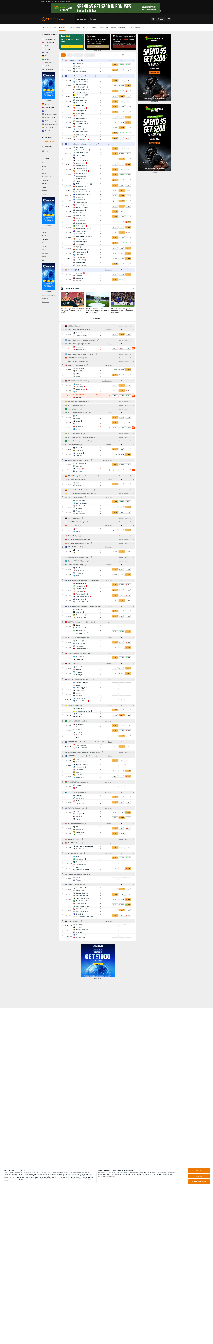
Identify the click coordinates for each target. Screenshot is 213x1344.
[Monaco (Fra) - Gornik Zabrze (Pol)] (98, 174)
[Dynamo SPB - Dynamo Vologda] (98, 699)
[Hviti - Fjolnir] (98, 551)
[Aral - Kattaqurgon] (98, 857)
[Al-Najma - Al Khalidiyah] (98, 369)
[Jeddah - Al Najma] (98, 730)
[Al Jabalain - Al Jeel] (98, 725)
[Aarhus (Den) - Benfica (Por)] (98, 117)
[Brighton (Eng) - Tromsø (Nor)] (98, 242)
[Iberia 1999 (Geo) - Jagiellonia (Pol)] (98, 85)
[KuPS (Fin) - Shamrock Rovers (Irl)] (98, 148)
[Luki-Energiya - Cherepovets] (98, 689)
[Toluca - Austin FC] (98, 610)
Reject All (199, 1176)
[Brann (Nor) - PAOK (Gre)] (98, 180)
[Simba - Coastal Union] (98, 802)
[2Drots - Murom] (98, 694)
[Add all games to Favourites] (62, 60)
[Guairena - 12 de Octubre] (98, 642)
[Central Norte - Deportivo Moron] (98, 334)
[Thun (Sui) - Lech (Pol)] (98, 127)
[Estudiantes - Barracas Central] (98, 348)
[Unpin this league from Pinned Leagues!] (82, 60)
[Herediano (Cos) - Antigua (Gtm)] (98, 584)
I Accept (199, 1170)
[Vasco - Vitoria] (98, 422)
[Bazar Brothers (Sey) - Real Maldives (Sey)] (98, 899)
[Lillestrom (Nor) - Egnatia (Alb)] (98, 96)
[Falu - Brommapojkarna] (98, 760)
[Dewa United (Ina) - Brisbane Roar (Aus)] (98, 894)
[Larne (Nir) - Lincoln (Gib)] (98, 258)
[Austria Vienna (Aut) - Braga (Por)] (98, 232)
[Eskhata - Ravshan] (98, 786)
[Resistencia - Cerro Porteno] (98, 647)
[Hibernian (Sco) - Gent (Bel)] (98, 253)
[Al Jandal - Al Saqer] (98, 736)
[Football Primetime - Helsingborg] (98, 765)
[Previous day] (118, 55)
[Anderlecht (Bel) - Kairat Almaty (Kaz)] (98, 132)
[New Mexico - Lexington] (98, 833)
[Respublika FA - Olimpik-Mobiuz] (98, 863)
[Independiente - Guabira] (98, 395)
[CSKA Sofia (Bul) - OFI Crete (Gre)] (98, 122)
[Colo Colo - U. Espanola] (98, 449)
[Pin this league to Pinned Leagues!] (81, 326)
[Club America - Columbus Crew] (98, 616)
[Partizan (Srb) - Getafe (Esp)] (98, 263)
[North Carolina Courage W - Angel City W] (98, 847)
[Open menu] (169, 19)
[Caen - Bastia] (98, 530)
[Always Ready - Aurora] (98, 390)
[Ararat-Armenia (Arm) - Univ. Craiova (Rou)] (98, 80)
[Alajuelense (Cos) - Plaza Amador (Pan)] (98, 595)
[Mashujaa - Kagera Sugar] (98, 796)
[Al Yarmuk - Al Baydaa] (98, 925)
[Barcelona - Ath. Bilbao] (98, 279)
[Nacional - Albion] (98, 817)
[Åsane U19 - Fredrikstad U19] (98, 626)
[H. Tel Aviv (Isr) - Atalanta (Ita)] (98, 222)
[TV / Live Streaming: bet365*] (109, 348)
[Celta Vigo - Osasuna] (98, 274)
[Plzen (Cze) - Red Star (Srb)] (98, 106)
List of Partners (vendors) (106, 1176)
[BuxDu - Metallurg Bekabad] (98, 868)
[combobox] (126, 55)
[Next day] (133, 55)
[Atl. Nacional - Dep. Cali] (98, 464)
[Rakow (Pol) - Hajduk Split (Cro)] (98, 206)
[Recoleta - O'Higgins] (98, 454)
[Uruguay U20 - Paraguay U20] (98, 878)
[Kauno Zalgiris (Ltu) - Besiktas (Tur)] (98, 91)
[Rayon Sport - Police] (98, 715)
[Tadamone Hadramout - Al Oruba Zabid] (98, 936)
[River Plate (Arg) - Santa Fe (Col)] (98, 746)
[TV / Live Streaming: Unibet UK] (109, 427)
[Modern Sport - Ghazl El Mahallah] (98, 501)
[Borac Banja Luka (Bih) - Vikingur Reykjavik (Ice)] (98, 237)
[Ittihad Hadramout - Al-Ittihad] (98, 930)
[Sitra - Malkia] (98, 374)
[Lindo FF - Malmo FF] (98, 776)
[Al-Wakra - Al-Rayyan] (98, 673)
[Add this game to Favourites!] (62, 65)
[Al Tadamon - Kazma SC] (98, 574)
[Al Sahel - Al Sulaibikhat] (98, 569)
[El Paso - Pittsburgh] (98, 828)
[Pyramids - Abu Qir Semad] (98, 512)
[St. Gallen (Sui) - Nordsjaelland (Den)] (98, 227)
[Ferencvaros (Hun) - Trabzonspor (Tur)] (98, 138)
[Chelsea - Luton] (98, 64)
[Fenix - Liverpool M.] (98, 812)
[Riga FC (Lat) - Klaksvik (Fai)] (98, 211)
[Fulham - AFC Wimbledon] (98, 70)
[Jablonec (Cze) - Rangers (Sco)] (98, 153)
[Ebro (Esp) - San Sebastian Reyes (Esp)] (98, 915)
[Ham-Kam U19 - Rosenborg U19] (98, 631)
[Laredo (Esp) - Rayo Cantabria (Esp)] (98, 904)
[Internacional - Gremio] (98, 427)
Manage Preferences (199, 1181)
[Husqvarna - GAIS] (98, 770)
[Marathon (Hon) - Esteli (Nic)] (98, 590)
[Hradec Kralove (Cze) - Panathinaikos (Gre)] (98, 190)
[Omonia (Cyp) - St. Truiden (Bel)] (98, 101)
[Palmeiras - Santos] (98, 417)
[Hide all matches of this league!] (133, 60)
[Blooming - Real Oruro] (98, 385)
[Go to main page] (54, 19)
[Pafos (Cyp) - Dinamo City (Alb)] (98, 201)
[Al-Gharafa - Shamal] (98, 668)
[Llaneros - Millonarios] (98, 470)
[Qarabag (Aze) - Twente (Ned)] (98, 164)
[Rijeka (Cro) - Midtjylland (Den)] (98, 248)
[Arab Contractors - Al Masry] (98, 507)
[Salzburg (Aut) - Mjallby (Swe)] (98, 111)
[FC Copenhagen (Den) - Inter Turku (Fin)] (98, 185)
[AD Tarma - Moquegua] (98, 657)
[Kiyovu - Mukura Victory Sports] (98, 709)
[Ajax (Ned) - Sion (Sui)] (98, 216)
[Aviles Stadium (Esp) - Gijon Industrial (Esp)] (98, 910)
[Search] (153, 19)
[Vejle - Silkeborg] (98, 484)
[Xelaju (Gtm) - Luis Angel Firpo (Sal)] (98, 600)
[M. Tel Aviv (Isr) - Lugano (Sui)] (98, 159)
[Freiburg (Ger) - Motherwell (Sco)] (98, 169)
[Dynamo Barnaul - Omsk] (98, 683)
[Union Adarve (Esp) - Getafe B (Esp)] (98, 889)
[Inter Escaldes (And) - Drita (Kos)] (98, 195)
